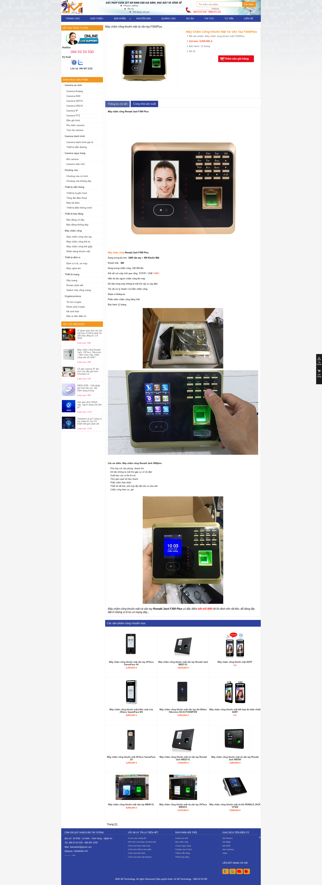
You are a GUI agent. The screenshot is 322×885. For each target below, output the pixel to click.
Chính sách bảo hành (136, 853)
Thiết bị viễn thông (74, 187)
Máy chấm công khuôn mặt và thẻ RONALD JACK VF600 (234, 805)
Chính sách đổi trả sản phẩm (139, 849)
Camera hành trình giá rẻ (79, 142)
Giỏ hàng (319, 376)
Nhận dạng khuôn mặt (78, 251)
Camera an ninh (73, 85)
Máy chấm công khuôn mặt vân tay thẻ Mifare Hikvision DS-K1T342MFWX (183, 710)
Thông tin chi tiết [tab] (117, 104)
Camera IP (72, 110)
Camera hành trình (75, 136)
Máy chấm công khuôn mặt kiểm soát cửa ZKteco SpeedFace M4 (131, 710)
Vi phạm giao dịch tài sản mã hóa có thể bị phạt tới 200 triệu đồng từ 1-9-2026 (89, 334)
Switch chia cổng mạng (78, 290)
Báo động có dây (75, 220)
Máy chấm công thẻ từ (78, 241)
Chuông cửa (71, 170)
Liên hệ (248, 18)
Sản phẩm (120, 18)
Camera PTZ (73, 115)
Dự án (190, 18)
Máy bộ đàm (73, 203)
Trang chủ (73, 18)
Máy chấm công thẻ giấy (79, 246)
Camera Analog (74, 91)
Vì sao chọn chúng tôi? (137, 838)
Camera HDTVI (74, 101)
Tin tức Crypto (73, 302)
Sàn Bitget (226, 842)
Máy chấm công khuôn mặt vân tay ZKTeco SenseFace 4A (131, 663)
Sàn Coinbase (228, 849)
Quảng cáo (168, 18)
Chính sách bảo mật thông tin (140, 857)
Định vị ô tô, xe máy (76, 263)
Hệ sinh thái (72, 311)
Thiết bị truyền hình (76, 193)
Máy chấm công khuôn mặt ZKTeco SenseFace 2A (131, 758)
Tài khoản (319, 363)
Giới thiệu (96, 18)
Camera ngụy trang (75, 153)
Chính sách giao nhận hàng (139, 846)
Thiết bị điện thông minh (79, 207)
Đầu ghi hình (73, 120)
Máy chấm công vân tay (79, 237)
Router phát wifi (74, 285)
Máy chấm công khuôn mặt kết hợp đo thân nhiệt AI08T (234, 710)
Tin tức (209, 18)
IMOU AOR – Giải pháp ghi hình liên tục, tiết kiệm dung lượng (88, 388)
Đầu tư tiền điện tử (76, 316)
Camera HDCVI (74, 106)
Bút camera (72, 159)
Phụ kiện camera (75, 125)
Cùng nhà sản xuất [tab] (144, 103)
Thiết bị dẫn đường (76, 147)
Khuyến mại (143, 18)
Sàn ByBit (226, 846)
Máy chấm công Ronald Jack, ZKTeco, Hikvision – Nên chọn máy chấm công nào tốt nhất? (89, 353)
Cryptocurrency (73, 296)
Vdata (224, 853)
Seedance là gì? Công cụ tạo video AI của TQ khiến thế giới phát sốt (89, 421)
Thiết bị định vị (72, 257)
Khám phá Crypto (75, 307)
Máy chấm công (73, 230)
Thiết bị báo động (74, 214)
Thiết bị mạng (72, 274)
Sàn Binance (227, 838)
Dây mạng (71, 280)
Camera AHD (73, 96)
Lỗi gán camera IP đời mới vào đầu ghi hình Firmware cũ (88, 371)
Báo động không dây (77, 224)
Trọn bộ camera (74, 130)
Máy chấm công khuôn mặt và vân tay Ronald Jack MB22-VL (183, 758)
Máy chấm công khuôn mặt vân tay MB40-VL (131, 804)
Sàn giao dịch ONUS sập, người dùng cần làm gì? (89, 404)
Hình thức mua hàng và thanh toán (142, 842)
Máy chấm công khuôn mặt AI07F (235, 662)
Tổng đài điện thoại (76, 198)
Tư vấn (229, 18)
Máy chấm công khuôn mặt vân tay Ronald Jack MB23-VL (183, 663)
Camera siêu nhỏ (75, 164)
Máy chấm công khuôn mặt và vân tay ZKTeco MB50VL (183, 805)
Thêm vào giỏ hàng (236, 58)
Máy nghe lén (73, 268)
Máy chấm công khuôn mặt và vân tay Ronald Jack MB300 (235, 758)
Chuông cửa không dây (78, 181)
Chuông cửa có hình (77, 176)
